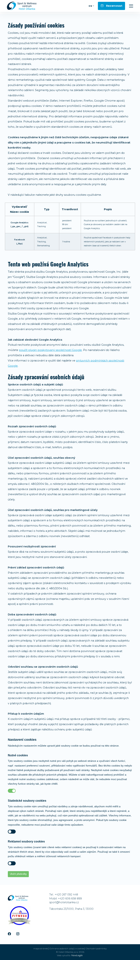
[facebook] (9, 934)
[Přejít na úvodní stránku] (21, 6)
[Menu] (131, 6)
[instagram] (17, 934)
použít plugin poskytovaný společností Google (50, 350)
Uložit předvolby (18, 874)
